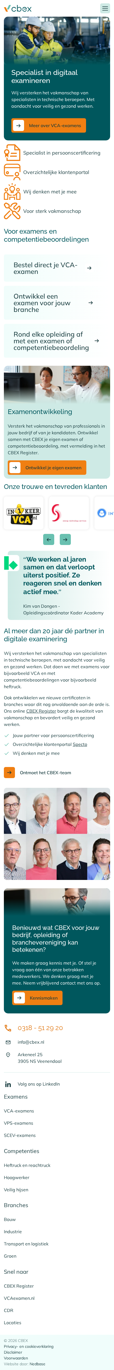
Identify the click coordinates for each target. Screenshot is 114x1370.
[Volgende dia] (65, 539)
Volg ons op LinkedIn (39, 1084)
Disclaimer (13, 1352)
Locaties (12, 1322)
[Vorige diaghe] (48, 539)
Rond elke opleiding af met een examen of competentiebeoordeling (51, 341)
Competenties (21, 1150)
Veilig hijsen (16, 1189)
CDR (8, 1310)
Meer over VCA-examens (55, 125)
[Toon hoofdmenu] (105, 8)
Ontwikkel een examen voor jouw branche (42, 303)
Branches (16, 1205)
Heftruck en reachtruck (27, 1165)
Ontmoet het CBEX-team (45, 772)
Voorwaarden (16, 1358)
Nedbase (37, 1363)
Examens (16, 1096)
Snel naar (16, 1271)
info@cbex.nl (31, 1042)
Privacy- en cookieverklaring (28, 1346)
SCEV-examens (20, 1135)
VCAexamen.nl (19, 1298)
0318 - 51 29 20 (40, 1028)
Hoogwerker (16, 1177)
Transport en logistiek (26, 1244)
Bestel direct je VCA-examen (45, 268)
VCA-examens (19, 1111)
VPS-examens (18, 1123)
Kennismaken (44, 998)
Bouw (10, 1219)
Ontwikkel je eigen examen (53, 467)
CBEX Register (41, 711)
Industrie (13, 1231)
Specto (80, 744)
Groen (10, 1256)
